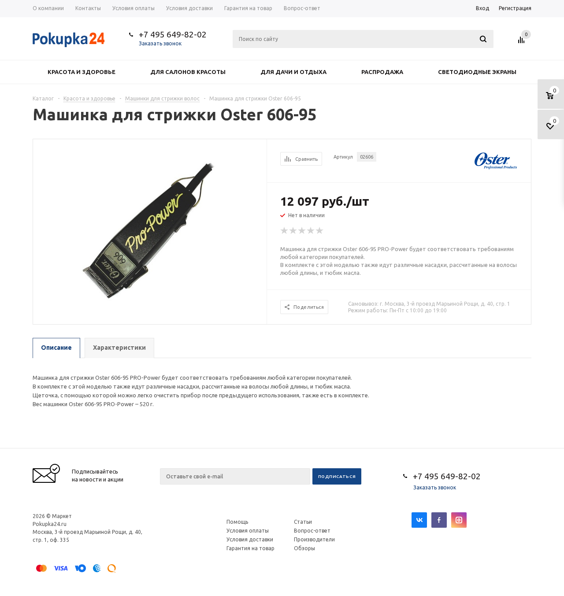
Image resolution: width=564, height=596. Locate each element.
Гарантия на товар (250, 548)
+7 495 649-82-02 (173, 34)
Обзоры (304, 548)
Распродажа (382, 72)
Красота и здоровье (81, 72)
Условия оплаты (247, 530)
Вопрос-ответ (312, 530)
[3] (302, 230)
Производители (314, 539)
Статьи (303, 522)
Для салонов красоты (188, 72)
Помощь (237, 522)
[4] (311, 230)
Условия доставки (249, 539)
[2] (293, 230)
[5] (319, 230)
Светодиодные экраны (477, 72)
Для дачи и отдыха (293, 72)
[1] (284, 230)
